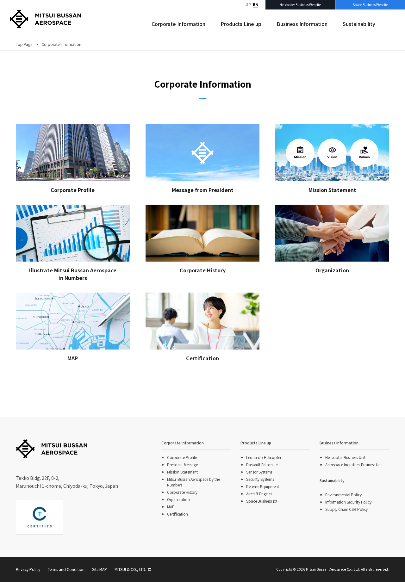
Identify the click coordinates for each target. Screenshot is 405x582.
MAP (72, 358)
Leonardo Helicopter (263, 457)
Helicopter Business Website (300, 4)
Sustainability (359, 24)
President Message (182, 464)
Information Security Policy (348, 502)
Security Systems (260, 479)
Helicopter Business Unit (345, 457)
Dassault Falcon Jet (262, 464)
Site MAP (99, 569)
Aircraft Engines (259, 493)
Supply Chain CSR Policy (346, 509)
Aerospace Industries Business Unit (354, 464)
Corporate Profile (73, 190)
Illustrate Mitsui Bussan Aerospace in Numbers (72, 274)
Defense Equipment (262, 486)
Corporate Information (178, 24)
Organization (332, 270)
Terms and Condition (66, 569)
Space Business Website (370, 4)
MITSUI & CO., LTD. (130, 569)
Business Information (302, 24)
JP (248, 4)
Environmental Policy (343, 494)
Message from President (203, 190)
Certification (202, 358)
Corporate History (203, 270)
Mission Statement (332, 190)
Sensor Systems (259, 471)
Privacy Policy (28, 569)
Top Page (24, 44)
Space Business (259, 501)
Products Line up (241, 24)
